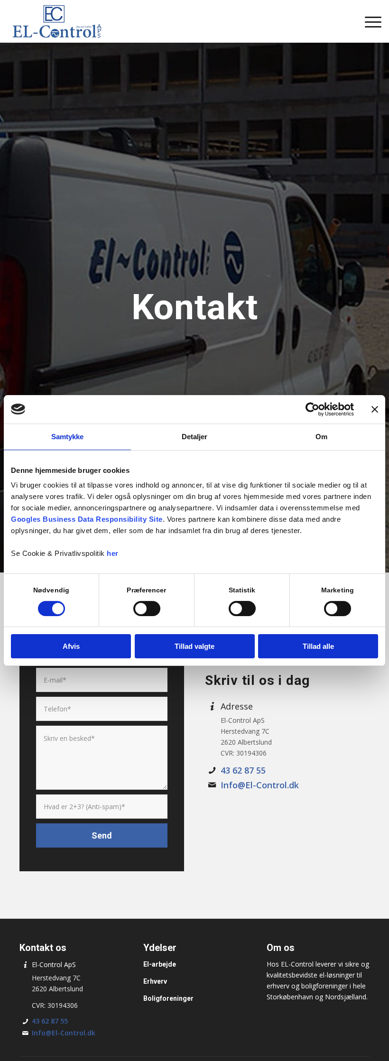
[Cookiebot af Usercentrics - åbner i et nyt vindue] (312, 409)
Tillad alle (318, 646)
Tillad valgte (194, 646)
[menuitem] (368, 21)
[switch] (146, 608)
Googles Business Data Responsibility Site (87, 519)
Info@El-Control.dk (260, 785)
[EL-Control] (57, 21)
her (113, 553)
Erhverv (155, 981)
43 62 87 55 (243, 770)
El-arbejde (159, 964)
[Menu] (368, 21)
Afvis (71, 646)
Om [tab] (321, 437)
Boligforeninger (168, 998)
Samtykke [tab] (67, 437)
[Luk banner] (374, 409)
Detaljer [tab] (195, 437)
